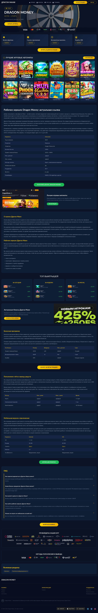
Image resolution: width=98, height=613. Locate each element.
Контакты (6, 571)
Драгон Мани (8, 2)
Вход (92, 2)
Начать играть (13, 24)
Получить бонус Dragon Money (49, 184)
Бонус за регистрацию (49, 367)
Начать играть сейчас (12, 318)
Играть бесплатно (49, 462)
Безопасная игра (90, 591)
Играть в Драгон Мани (49, 50)
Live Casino (4, 593)
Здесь (30, 446)
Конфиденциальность (91, 593)
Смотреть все (89, 57)
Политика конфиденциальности (20, 571)
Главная (3, 589)
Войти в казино (49, 524)
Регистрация (80, 2)
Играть (3, 591)
